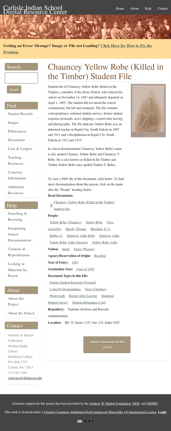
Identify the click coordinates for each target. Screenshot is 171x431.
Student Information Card (89, 302)
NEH (136, 403)
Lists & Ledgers (20, 148)
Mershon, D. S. (101, 229)
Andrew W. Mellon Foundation (110, 403)
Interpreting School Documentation (19, 234)
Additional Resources (16, 189)
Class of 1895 (85, 269)
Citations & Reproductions (19, 251)
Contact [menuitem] (163, 8)
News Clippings (95, 289)
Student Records (20, 113)
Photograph (57, 295)
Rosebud (100, 255)
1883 (75, 262)
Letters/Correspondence (65, 289)
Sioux (66, 249)
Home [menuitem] (120, 8)
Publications (17, 131)
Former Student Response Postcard (73, 282)
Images (13, 122)
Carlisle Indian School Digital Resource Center (35, 8)
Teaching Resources (15, 160)
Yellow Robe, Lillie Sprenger (69, 242)
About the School (21, 312)
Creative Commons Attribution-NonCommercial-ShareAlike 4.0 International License (100, 412)
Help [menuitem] (148, 8)
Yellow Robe (94, 222)
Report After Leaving (83, 295)
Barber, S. (56, 235)
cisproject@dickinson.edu (25, 378)
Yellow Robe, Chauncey (66, 222)
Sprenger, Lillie (109, 235)
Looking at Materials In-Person (18, 269)
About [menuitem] (134, 8)
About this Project (16, 301)
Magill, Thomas (75, 229)
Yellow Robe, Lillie (104, 242)
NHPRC (152, 403)
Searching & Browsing (17, 216)
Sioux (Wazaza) (84, 249)
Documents (16, 139)
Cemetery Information (17, 175)
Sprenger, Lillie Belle (81, 235)
